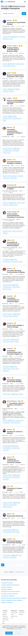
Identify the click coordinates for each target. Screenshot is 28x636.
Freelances (11, 572)
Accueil (5, 572)
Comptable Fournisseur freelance (10, 591)
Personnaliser (18, 633)
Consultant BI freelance (8, 596)
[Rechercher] (24, 13)
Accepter (9, 633)
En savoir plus (18, 628)
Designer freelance (6, 587)
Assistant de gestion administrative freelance (14, 598)
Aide (3, 621)
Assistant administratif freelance (10, 585)
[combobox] (11, 13)
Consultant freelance (7, 583)
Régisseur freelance (7, 602)
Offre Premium (6, 619)
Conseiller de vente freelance (9, 593)
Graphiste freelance (6, 589)
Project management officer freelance (12, 600)
